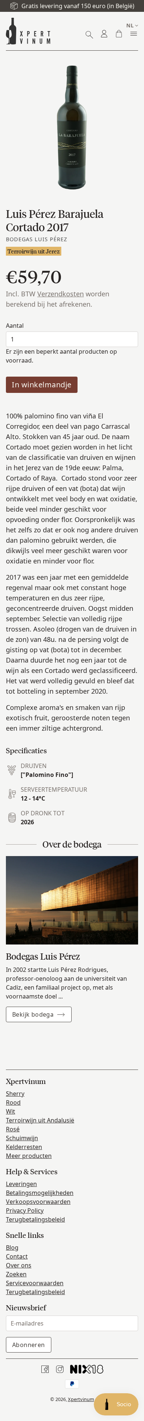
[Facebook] (45, 1369)
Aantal (15, 325)
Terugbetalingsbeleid (35, 1219)
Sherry (15, 1094)
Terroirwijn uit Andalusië (40, 1120)
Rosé (13, 1129)
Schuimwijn (22, 1138)
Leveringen (21, 1184)
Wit (10, 1111)
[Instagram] (59, 1369)
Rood (13, 1102)
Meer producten (29, 1156)
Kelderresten (24, 1147)
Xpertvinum (81, 1399)
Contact (17, 1256)
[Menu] (133, 33)
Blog (12, 1247)
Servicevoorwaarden (35, 1283)
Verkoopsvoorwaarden (38, 1202)
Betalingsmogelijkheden (39, 1193)
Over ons (18, 1265)
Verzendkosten (60, 293)
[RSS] (86, 1369)
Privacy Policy (25, 1210)
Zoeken (16, 1274)
